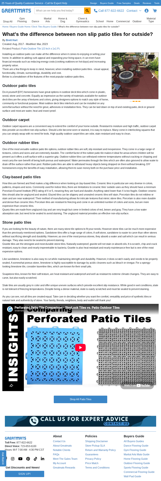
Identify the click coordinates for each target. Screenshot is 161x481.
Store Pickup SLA (95, 445)
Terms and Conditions (97, 467)
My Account (59, 463)
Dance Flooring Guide (136, 445)
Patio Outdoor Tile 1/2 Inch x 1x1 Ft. (40, 48)
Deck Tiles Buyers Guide (44, 26)
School (100, 21)
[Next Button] (153, 75)
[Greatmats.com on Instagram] (12, 459)
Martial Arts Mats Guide (137, 454)
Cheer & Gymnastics (82, 20)
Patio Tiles (85, 399)
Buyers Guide (107, 3)
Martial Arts (47, 20)
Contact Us (59, 441)
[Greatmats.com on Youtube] (20, 459)
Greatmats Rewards (64, 467)
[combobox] (62, 10)
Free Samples (124, 3)
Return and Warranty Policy (100, 450)
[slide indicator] (131, 101)
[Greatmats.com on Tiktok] (35, 459)
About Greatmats (62, 445)
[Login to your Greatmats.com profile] (146, 10)
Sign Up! (24, 474)
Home (110, 21)
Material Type (151, 20)
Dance (35, 21)
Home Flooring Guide (136, 459)
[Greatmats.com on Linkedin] (42, 459)
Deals (137, 3)
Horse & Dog (62, 20)
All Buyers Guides (134, 441)
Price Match (91, 463)
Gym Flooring (22, 20)
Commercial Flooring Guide (139, 472)
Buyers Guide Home (20, 26)
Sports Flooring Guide (136, 467)
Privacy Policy (93, 459)
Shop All (7, 21)
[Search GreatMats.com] (87, 11)
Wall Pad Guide (132, 476)
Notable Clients (61, 450)
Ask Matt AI (3, 458)
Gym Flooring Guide (135, 450)
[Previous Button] (117, 75)
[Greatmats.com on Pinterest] (28, 459)
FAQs (56, 454)
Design (93, 3)
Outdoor (137, 21)
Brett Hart (11, 40)
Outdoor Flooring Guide (137, 463)
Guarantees (91, 454)
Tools (156, 3)
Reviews (147, 3)
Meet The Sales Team (65, 459)
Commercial (123, 21)
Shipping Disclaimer (96, 441)
